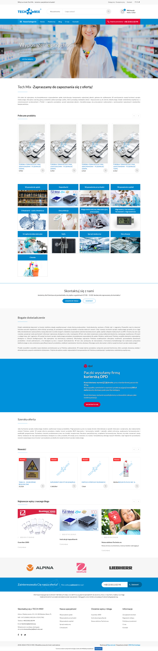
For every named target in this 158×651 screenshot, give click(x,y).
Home (42, 22)
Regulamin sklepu (128, 618)
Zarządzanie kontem (129, 615)
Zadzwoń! (134, 585)
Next (156, 51)
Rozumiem (98, 648)
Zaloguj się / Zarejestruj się (116, 2)
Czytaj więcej (27, 59)
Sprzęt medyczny (65, 624)
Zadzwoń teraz (71, 301)
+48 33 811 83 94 (131, 21)
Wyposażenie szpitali (67, 621)
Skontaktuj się (92, 404)
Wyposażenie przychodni (68, 618)
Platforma (51, 22)
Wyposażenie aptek (66, 615)
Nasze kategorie (29, 21)
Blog (60, 22)
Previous (2, 51)
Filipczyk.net (111, 645)
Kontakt (129, 2)
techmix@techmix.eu (29, 624)
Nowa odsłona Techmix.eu (100, 621)
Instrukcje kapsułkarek (98, 618)
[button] (56, 11)
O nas (67, 22)
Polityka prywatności (130, 621)
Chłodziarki (63, 627)
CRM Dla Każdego (134, 645)
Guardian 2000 (96, 615)
